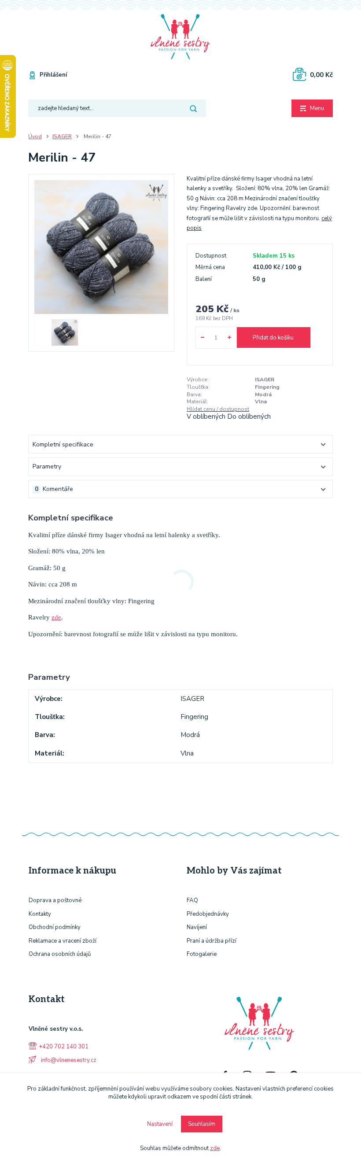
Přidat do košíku (273, 338)
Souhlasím (201, 1124)
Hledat (193, 108)
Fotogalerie (202, 954)
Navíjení (197, 927)
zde (56, 617)
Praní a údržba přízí (211, 941)
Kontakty (40, 914)
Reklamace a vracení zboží (62, 941)
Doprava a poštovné (55, 900)
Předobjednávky (208, 914)
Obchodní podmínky (55, 927)
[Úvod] (180, 37)
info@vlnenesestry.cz (68, 1060)
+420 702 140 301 (63, 1047)
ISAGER (62, 136)
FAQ (192, 900)
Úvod (35, 136)
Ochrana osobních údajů (60, 954)
